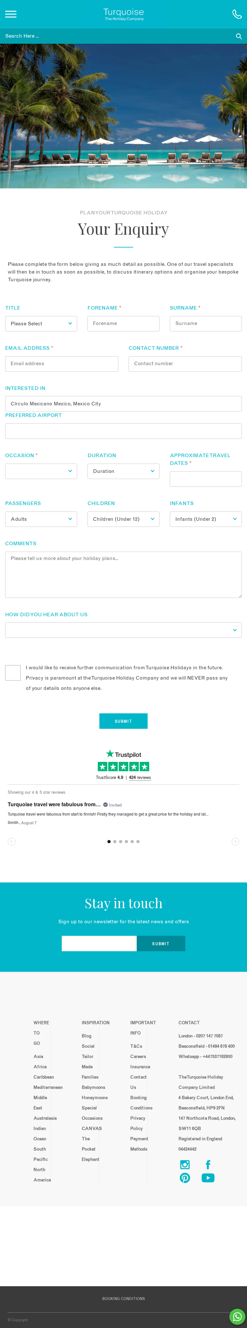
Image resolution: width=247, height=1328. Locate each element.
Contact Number (156, 348)
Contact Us (136, 1082)
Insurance (136, 1067)
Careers (136, 1056)
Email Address (29, 348)
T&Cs (136, 1046)
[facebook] (213, 1166)
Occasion (21, 455)
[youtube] (213, 1179)
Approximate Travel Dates (200, 459)
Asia (38, 1056)
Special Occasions (87, 1113)
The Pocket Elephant (87, 1149)
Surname (185, 308)
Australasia (39, 1118)
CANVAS (87, 1128)
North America (39, 1175)
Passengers (23, 503)
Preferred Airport (33, 415)
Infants (182, 503)
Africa (39, 1067)
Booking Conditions (136, 1103)
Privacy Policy (136, 1123)
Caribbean (39, 1077)
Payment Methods (136, 1144)
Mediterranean (39, 1087)
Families (87, 1077)
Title (12, 308)
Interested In (25, 388)
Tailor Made (87, 1061)
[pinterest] (190, 1179)
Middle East (39, 1103)
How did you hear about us (46, 614)
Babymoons (87, 1087)
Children (101, 503)
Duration (101, 455)
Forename (104, 308)
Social (87, 1046)
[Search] (239, 36)
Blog (86, 1036)
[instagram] (190, 1166)
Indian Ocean (39, 1133)
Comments (20, 543)
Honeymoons (87, 1098)
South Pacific (39, 1154)
